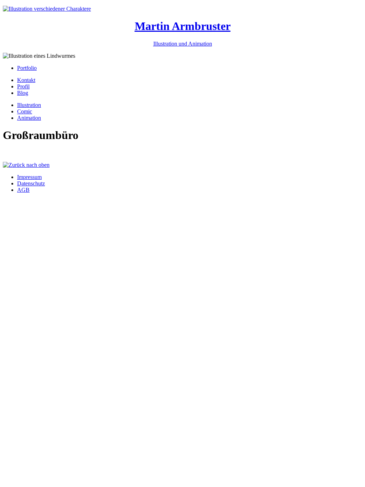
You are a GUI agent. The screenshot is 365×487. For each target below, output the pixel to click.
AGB (23, 190)
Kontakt (26, 80)
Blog (22, 93)
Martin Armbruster (183, 26)
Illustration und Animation (182, 44)
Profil (23, 86)
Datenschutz (31, 183)
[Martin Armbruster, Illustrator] (47, 9)
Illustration (29, 105)
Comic (24, 111)
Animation (29, 118)
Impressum (29, 177)
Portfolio (27, 68)
